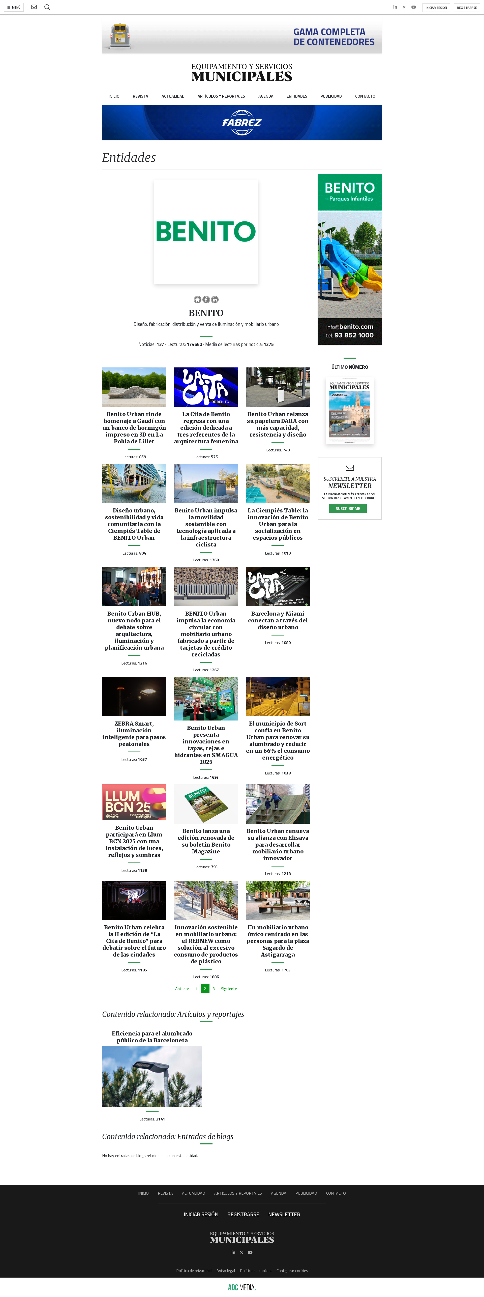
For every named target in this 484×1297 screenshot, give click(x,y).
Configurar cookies (292, 1270)
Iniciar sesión (436, 7)
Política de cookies (255, 1270)
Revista (165, 1193)
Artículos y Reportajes (238, 1193)
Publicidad (306, 1193)
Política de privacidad (193, 1270)
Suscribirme (348, 508)
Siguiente (229, 989)
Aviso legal (226, 1270)
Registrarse (467, 7)
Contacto (336, 1193)
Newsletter (284, 1214)
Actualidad (193, 1193)
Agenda (278, 1193)
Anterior (182, 989)
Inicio (143, 1193)
